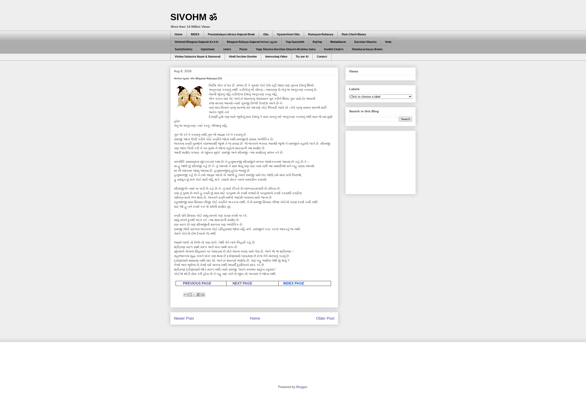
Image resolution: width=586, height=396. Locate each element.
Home (178, 34)
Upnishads (208, 49)
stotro (227, 49)
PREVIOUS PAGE (197, 283)
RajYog (317, 42)
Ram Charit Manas (354, 34)
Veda (388, 42)
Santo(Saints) (183, 49)
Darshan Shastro (365, 42)
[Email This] (185, 294)
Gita (266, 34)
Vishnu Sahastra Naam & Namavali (197, 56)
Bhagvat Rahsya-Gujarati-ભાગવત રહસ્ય (252, 42)
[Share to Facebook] (198, 294)
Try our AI (302, 56)
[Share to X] (194, 294)
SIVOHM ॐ (193, 17)
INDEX (195, 34)
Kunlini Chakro (333, 49)
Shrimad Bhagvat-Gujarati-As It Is (196, 42)
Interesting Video (276, 56)
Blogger (301, 387)
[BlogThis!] (190, 294)
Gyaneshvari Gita (288, 34)
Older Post (325, 318)
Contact (322, 56)
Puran (243, 49)
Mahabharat (338, 42)
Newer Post (184, 318)
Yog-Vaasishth (295, 42)
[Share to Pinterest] (203, 294)
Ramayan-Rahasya (320, 34)
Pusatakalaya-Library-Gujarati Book (231, 34)
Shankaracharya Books (367, 49)
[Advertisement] (383, 161)
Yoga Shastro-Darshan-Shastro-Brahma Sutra (286, 49)
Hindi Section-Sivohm (243, 56)
